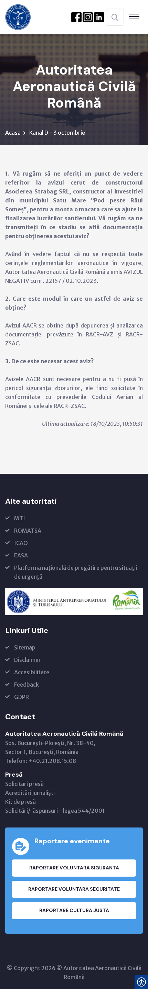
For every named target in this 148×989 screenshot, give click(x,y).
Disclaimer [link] (27, 659)
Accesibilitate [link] (31, 672)
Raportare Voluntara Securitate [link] (74, 889)
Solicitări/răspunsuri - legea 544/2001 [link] (55, 810)
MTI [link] (19, 518)
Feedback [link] (26, 684)
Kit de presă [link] (20, 801)
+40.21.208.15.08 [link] (52, 760)
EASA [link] (21, 555)
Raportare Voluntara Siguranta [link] (74, 868)
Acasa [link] (13, 132)
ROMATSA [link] (27, 530)
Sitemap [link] (24, 647)
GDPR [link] (21, 696)
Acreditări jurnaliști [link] (30, 792)
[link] (18, 16)
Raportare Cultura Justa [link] (74, 910)
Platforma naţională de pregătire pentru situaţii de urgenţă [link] (75, 572)
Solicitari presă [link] (24, 783)
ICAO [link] (21, 543)
